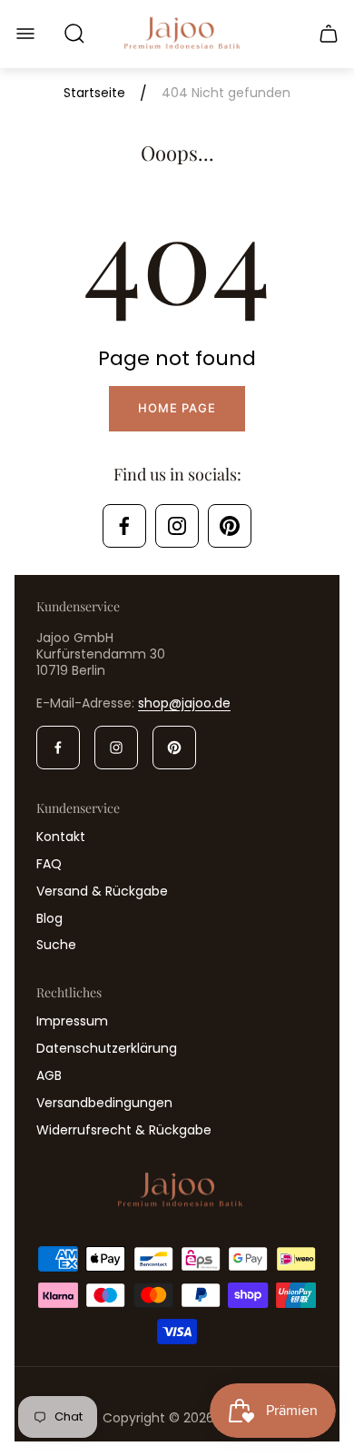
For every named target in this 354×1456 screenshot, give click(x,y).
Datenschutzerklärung (106, 1048)
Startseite (94, 93)
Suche (56, 945)
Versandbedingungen (104, 1103)
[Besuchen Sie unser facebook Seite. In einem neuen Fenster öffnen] (124, 526)
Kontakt (60, 836)
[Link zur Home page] (177, 1191)
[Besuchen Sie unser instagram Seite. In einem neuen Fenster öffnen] (177, 526)
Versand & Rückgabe (102, 891)
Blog (49, 918)
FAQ (49, 864)
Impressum (72, 1021)
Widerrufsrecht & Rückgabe (123, 1130)
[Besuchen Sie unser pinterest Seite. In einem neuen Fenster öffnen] (229, 526)
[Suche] (74, 34)
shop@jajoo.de (184, 703)
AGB (49, 1075)
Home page (177, 408)
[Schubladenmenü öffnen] (25, 33)
